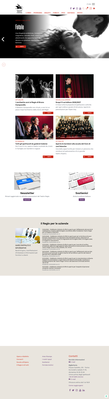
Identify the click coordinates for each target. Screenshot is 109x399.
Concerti (20, 359)
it (87, 4)
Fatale (19, 27)
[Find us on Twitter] (74, 9)
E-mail (72, 362)
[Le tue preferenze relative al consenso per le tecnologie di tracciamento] (106, 396)
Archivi (79, 13)
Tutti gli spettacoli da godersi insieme (31, 144)
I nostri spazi (47, 359)
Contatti (73, 356)
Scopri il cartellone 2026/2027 (68, 102)
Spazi (63, 13)
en (90, 4)
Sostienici (71, 13)
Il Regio (28, 13)
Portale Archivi (47, 365)
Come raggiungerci (76, 385)
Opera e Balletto (23, 356)
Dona (82, 200)
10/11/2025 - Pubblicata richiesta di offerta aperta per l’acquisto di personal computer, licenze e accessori (65, 267)
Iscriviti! (27, 200)
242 (82, 377)
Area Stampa (47, 356)
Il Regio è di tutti (23, 365)
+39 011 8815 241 (74, 377)
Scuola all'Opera (23, 362)
